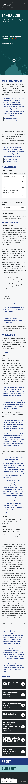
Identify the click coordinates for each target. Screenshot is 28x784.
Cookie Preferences (22, 781)
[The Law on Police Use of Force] (7, 5)
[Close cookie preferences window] (27, 773)
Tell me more (12, 778)
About (6, 761)
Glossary (9, 768)
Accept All (13, 781)
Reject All (4, 781)
